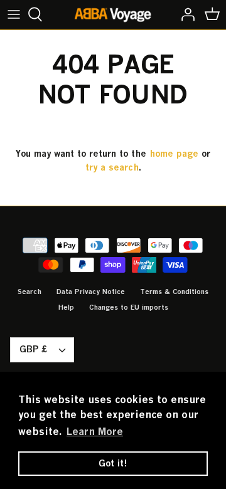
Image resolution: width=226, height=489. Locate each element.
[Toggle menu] (14, 14)
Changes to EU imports (128, 307)
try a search (112, 167)
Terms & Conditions (174, 291)
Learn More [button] (95, 431)
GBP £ (33, 349)
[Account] (184, 14)
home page (173, 153)
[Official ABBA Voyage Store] (113, 14)
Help (66, 307)
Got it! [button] (113, 463)
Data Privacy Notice (90, 291)
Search (29, 291)
